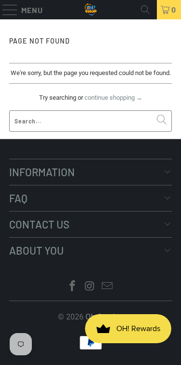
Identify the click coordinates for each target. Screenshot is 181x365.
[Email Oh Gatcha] (107, 287)
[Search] (145, 9)
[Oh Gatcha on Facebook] (73, 287)
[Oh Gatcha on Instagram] (90, 287)
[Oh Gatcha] (90, 9)
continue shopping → (113, 97)
